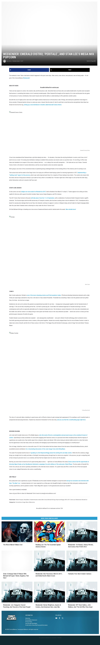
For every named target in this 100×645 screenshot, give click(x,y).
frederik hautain (34, 499)
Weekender (26, 78)
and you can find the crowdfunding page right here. (71, 419)
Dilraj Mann (26, 499)
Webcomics (32, 502)
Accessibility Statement (31, 620)
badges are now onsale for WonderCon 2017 (33, 191)
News (27, 502)
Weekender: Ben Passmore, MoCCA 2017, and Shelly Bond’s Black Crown (49, 575)
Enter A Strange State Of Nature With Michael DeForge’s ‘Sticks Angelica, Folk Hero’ (16, 576)
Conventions (19, 502)
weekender (78, 499)
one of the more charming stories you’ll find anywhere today (44, 295)
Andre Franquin (19, 499)
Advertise (27, 618)
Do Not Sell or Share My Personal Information (36, 625)
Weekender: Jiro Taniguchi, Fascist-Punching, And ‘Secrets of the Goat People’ (17, 606)
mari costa (44, 499)
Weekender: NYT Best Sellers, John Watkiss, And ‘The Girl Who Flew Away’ (80, 606)
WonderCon (84, 499)
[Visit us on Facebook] (60, 618)
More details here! (71, 209)
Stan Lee (73, 499)
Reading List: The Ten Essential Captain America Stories (48, 546)
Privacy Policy (28, 621)
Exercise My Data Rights (31, 623)
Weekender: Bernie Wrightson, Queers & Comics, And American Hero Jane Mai (48, 606)
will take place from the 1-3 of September (42, 198)
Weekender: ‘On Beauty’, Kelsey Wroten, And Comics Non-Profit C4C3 (80, 546)
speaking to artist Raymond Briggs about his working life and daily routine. (51, 453)
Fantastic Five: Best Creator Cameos (79, 574)
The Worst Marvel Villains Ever (12, 545)
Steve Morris (9, 61)
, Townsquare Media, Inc (23, 629)
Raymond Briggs (60, 499)
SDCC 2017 (67, 499)
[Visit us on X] (63, 618)
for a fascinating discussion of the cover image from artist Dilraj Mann (45, 449)
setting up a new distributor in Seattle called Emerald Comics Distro (42, 104)
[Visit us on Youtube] (57, 618)
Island (39, 499)
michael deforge (51, 499)
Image (23, 502)
